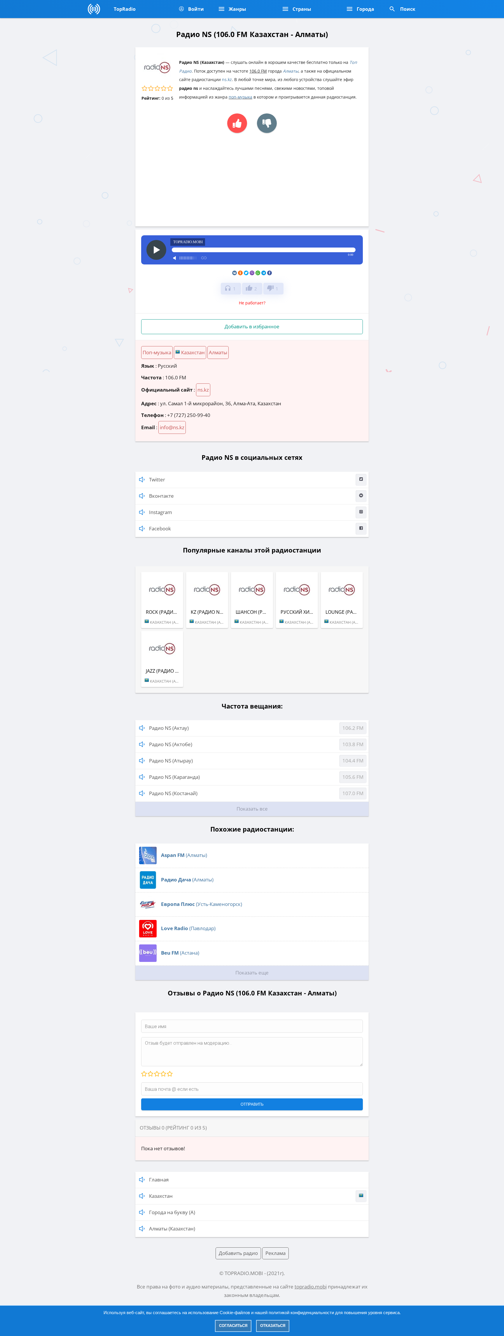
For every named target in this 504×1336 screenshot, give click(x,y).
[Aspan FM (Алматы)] (148, 862)
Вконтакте (161, 495)
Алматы (290, 71)
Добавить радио (238, 1253)
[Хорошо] (163, 1074)
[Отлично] (169, 1074)
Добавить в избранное (252, 326)
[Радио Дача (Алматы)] (148, 886)
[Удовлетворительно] (156, 1074)
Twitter (157, 479)
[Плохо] (150, 1074)
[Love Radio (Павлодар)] (148, 935)
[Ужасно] (144, 1074)
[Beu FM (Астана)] (148, 960)
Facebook (160, 528)
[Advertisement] (252, 177)
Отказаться (272, 1325)
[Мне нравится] (237, 123)
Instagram (160, 512)
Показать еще (252, 972)
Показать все (252, 808)
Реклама (275, 1253)
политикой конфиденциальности (301, 1312)
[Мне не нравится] (267, 123)
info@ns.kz (172, 427)
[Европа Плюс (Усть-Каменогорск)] (148, 911)
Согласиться (233, 1325)
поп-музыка (240, 97)
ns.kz (227, 79)
